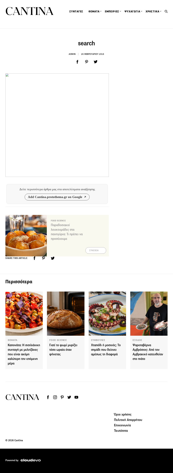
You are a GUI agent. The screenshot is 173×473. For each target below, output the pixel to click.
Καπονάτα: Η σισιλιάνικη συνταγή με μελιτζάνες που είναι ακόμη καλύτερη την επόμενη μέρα (24, 354)
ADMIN (72, 54)
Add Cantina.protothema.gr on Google (55, 197)
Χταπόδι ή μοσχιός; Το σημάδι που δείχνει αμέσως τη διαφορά (106, 349)
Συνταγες (76, 11)
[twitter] (95, 62)
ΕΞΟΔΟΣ (137, 340)
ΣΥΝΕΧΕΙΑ (94, 250)
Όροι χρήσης (122, 414)
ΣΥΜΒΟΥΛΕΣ (98, 340)
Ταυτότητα (121, 431)
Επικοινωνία (122, 425)
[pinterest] (86, 62)
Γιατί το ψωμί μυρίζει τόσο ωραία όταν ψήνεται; (63, 349)
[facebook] (77, 62)
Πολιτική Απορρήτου (128, 420)
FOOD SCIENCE (58, 340)
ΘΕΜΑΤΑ (12, 340)
